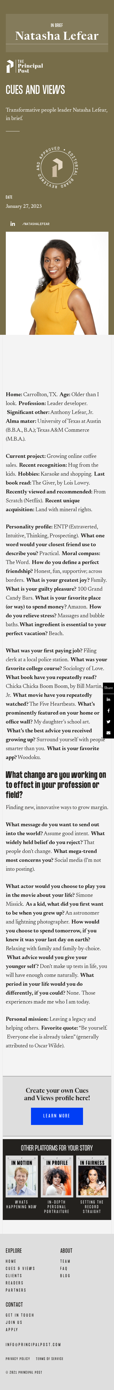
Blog (65, 1276)
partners (16, 1290)
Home (11, 1261)
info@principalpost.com (33, 1344)
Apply (12, 1329)
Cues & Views (21, 1268)
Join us (14, 1322)
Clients (14, 1276)
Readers (15, 1283)
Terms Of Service (50, 1359)
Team (65, 1261)
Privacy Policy (18, 1359)
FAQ (64, 1268)
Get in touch (20, 1315)
